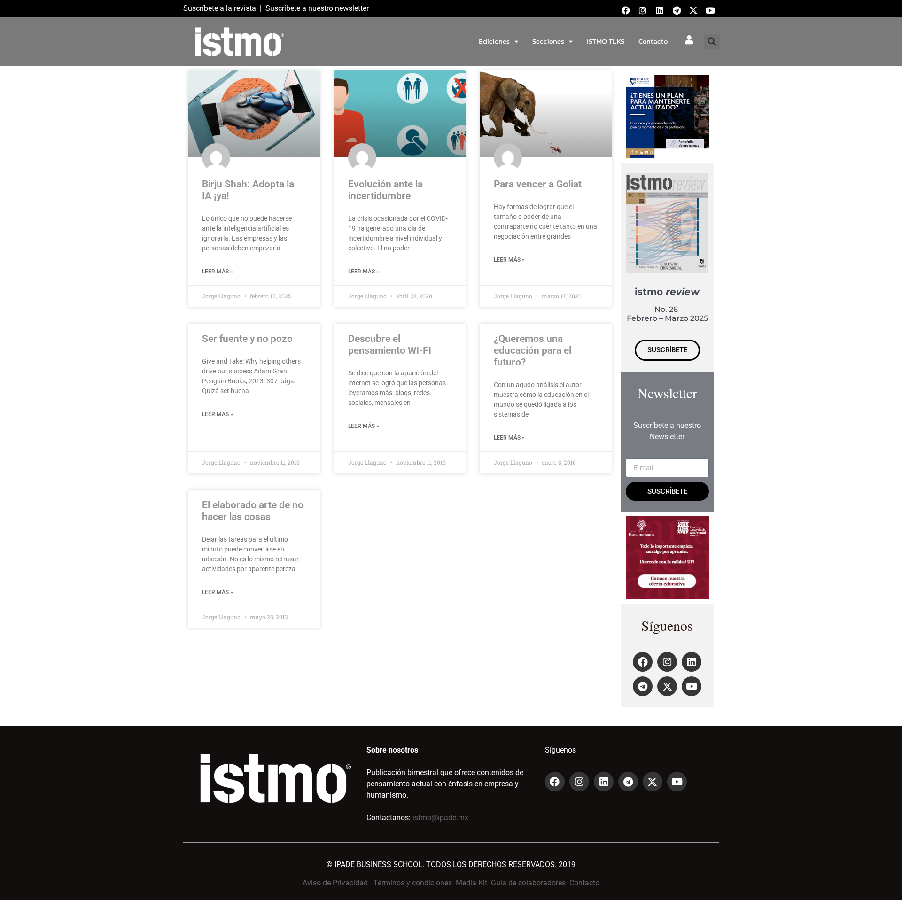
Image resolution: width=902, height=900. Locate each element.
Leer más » (217, 271)
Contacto (653, 41)
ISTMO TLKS (605, 41)
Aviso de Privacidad (335, 882)
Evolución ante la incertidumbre (385, 190)
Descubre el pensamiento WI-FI (389, 344)
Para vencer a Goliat (538, 184)
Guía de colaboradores (528, 882)
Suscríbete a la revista (219, 8)
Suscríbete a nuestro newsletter (317, 8)
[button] (712, 41)
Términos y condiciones (412, 882)
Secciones (548, 41)
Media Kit (471, 882)
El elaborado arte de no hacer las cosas (252, 510)
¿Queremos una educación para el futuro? (532, 350)
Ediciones (494, 41)
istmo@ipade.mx (440, 817)
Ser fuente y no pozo (247, 338)
